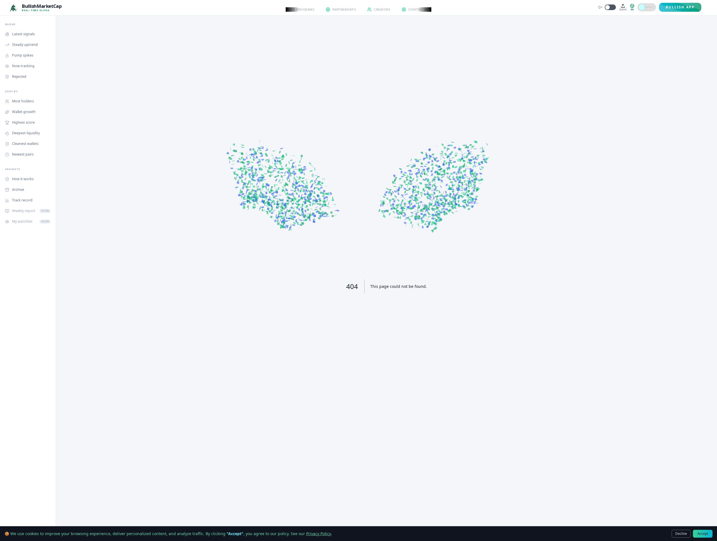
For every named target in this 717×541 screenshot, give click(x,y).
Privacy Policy (318, 533)
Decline (681, 533)
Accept (702, 533)
